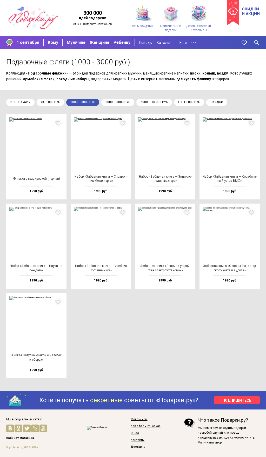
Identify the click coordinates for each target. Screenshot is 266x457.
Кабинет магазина (20, 438)
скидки (216, 102)
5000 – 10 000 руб (154, 102)
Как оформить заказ (146, 426)
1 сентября (28, 42)
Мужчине (76, 42)
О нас (135, 433)
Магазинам (139, 419)
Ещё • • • (187, 43)
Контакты (137, 440)
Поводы (145, 43)
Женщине (99, 42)
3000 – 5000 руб (117, 102)
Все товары (20, 102)
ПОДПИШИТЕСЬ (236, 400)
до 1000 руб (50, 102)
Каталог (164, 43)
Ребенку (122, 42)
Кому (53, 42)
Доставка (138, 446)
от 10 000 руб (189, 102)
